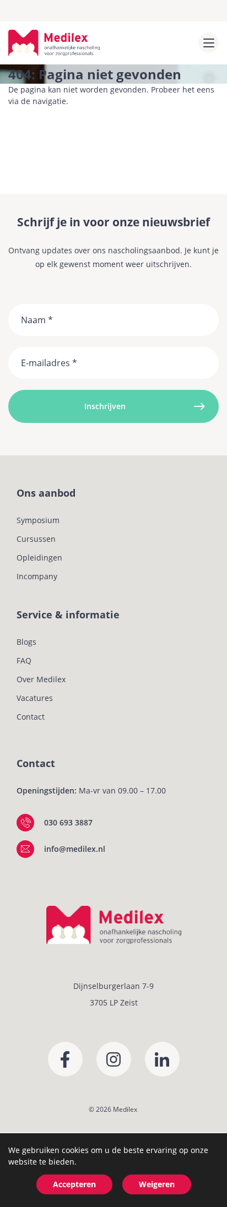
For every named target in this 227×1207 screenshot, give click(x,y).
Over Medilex (41, 679)
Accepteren (74, 1184)
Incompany (37, 576)
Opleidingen (39, 557)
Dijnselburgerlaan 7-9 (113, 986)
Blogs (26, 642)
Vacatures (35, 698)
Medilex (125, 1109)
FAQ (24, 660)
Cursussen (36, 539)
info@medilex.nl (74, 849)
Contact (31, 716)
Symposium (38, 520)
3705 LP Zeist (114, 1002)
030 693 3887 (68, 822)
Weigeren (157, 1184)
